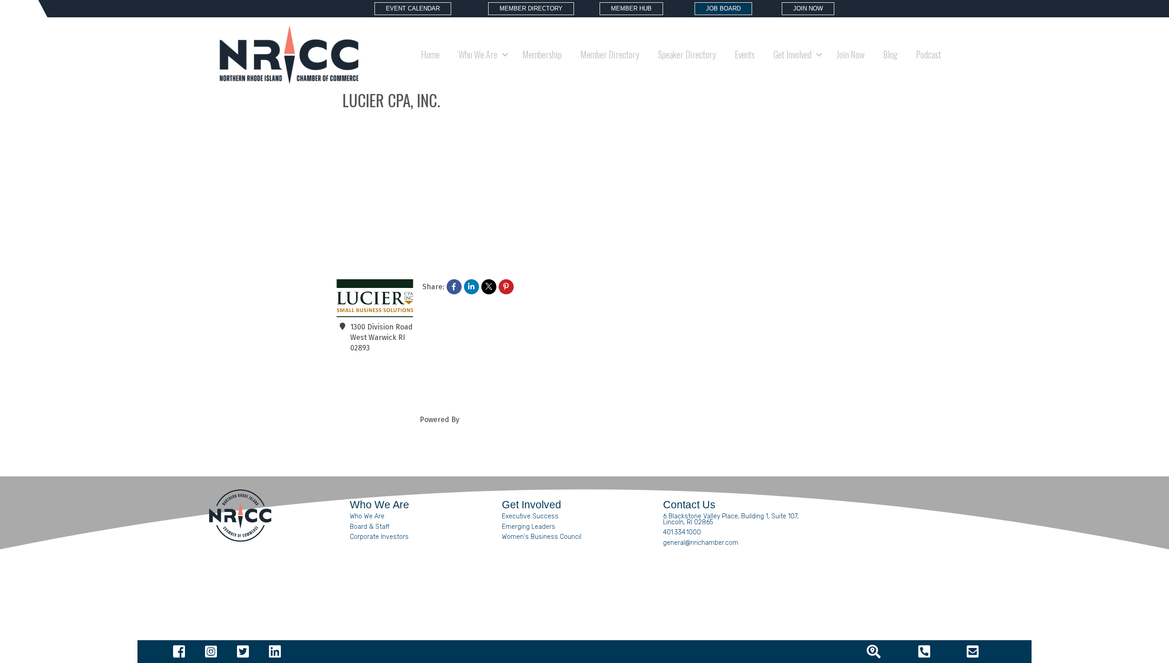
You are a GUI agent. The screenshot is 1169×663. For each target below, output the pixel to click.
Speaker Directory (687, 54)
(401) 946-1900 (374, 363)
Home (430, 54)
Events (745, 54)
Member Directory (609, 54)
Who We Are (367, 516)
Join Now (850, 54)
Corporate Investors (379, 537)
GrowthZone (481, 419)
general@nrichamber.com (700, 543)
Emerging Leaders (528, 527)
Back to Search (362, 124)
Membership (542, 54)
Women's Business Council (541, 537)
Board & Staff (370, 527)
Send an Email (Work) (367, 398)
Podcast (928, 54)
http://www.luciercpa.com (393, 378)
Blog (890, 54)
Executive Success (530, 516)
